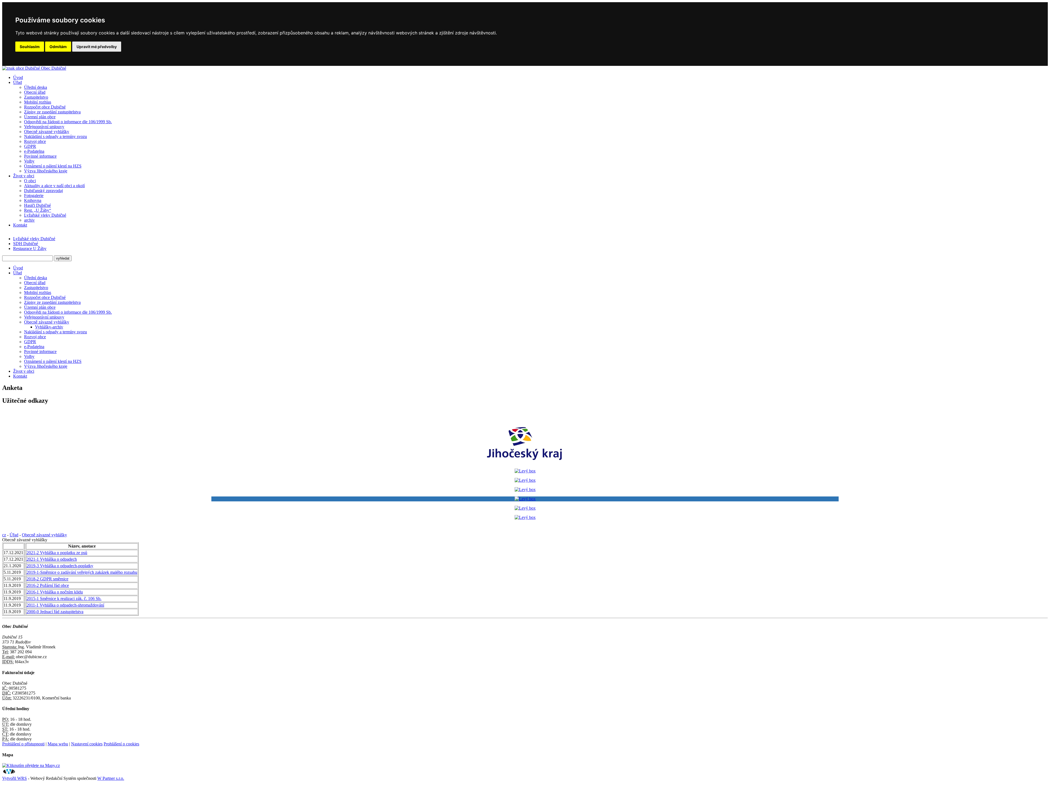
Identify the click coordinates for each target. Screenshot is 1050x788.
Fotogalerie (33, 195)
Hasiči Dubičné (37, 205)
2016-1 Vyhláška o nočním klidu (55, 592)
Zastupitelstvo (36, 97)
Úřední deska (35, 87)
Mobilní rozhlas (37, 102)
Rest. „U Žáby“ (37, 210)
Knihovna (32, 200)
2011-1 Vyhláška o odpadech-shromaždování (65, 605)
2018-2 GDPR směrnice (47, 579)
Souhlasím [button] (30, 46)
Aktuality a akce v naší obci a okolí (54, 185)
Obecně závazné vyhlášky (46, 131)
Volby (29, 161)
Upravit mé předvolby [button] (97, 46)
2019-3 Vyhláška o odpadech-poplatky (60, 565)
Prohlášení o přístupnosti (23, 744)
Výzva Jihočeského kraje (45, 171)
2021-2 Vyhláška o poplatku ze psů (57, 552)
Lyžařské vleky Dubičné (45, 215)
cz (4, 535)
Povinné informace (40, 156)
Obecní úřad (34, 92)
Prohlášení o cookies (121, 744)
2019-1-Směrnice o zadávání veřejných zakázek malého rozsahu (82, 572)
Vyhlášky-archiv (49, 327)
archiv (29, 220)
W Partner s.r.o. (110, 778)
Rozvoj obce (35, 141)
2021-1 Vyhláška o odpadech (52, 559)
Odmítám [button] (58, 46)
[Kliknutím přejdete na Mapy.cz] (31, 765)
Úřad (17, 82)
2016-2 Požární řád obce (48, 585)
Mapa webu (58, 744)
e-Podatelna (34, 151)
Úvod (18, 77)
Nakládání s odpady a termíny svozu (55, 136)
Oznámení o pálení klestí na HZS (52, 166)
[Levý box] (525, 461)
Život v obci (23, 176)
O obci (30, 180)
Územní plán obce (40, 116)
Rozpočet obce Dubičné (45, 107)
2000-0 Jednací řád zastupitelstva (55, 611)
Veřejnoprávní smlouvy (44, 126)
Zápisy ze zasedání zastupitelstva (52, 112)
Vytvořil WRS (14, 778)
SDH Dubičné (25, 243)
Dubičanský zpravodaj (43, 190)
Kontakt (20, 225)
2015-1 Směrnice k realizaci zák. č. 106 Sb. (64, 598)
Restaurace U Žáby (29, 248)
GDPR (30, 146)
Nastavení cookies (87, 744)
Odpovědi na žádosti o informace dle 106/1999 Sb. (68, 121)
